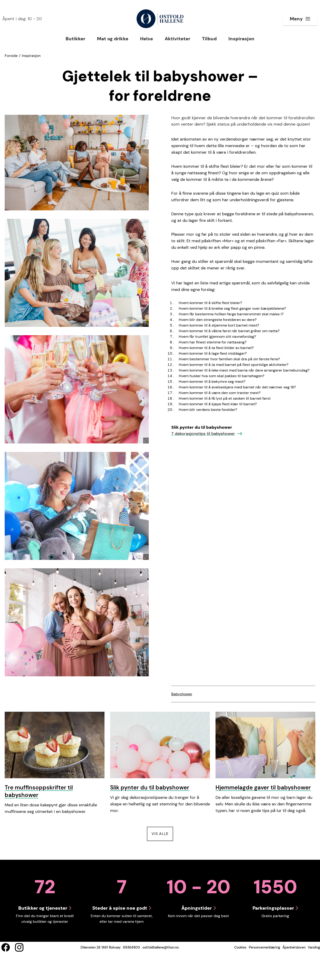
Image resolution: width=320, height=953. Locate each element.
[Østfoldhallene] (160, 18)
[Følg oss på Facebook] (5, 947)
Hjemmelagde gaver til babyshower (263, 787)
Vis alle (162, 833)
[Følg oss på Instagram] (19, 947)
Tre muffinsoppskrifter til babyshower (39, 791)
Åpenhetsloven (294, 947)
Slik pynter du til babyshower (149, 787)
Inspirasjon (31, 55)
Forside (11, 55)
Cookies (240, 947)
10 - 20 (22, 19)
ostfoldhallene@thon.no (160, 947)
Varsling (314, 947)
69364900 (131, 947)
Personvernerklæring (264, 947)
